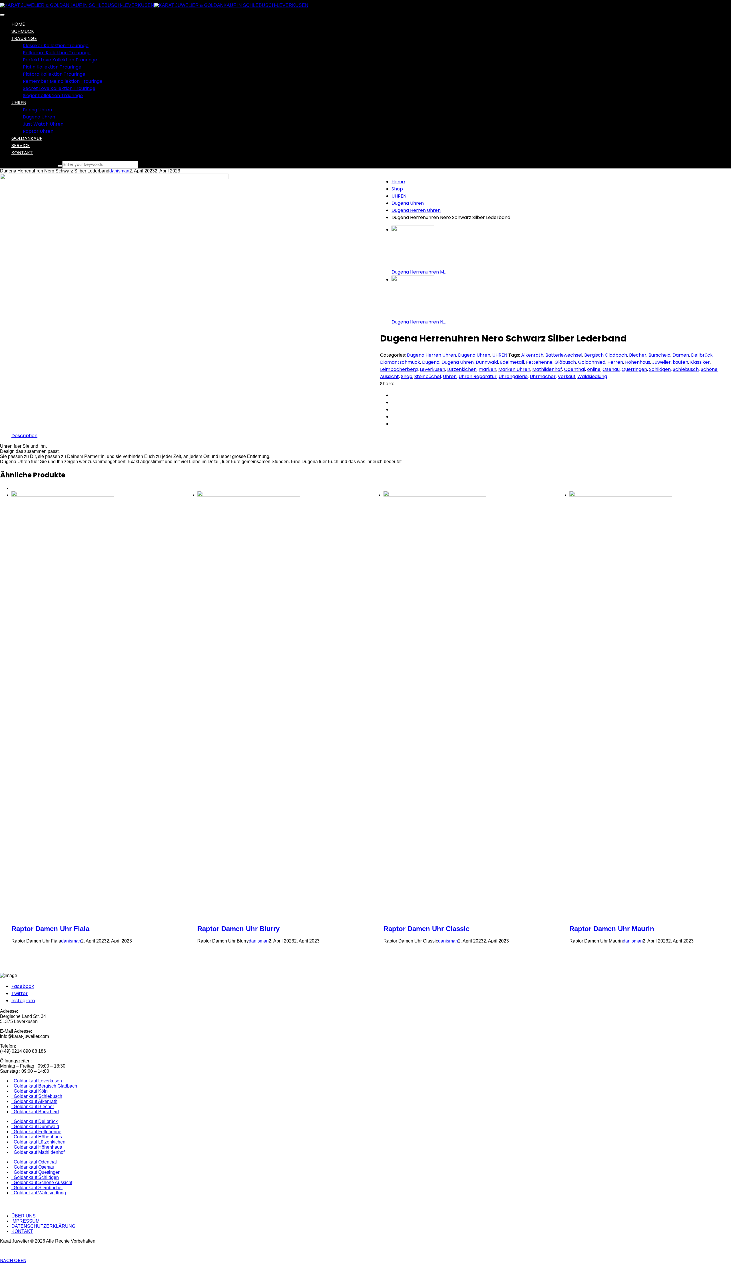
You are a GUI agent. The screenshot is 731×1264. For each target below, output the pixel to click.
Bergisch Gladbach (605, 355)
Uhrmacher (543, 376)
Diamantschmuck (400, 362)
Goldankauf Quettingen (36, 1172)
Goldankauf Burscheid (35, 1111)
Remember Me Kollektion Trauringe (63, 81)
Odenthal (574, 369)
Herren (615, 362)
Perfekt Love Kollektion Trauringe (60, 60)
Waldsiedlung (592, 376)
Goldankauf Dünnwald (35, 1126)
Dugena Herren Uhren (416, 210)
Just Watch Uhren (43, 124)
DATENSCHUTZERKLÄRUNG (43, 1226)
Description (24, 435)
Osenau (611, 369)
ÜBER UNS (23, 1215)
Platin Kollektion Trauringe (52, 67)
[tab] (24, 435)
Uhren (450, 376)
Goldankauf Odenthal (34, 1161)
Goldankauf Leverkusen (36, 1080)
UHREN (398, 196)
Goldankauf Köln (29, 1091)
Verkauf (566, 376)
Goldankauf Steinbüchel (37, 1187)
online (594, 369)
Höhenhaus (637, 362)
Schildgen (660, 369)
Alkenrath (532, 355)
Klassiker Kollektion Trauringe (56, 45)
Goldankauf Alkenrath (34, 1101)
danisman (119, 170)
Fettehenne (539, 362)
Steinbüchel (427, 376)
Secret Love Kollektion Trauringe (59, 88)
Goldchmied (591, 362)
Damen (680, 355)
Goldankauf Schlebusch (36, 1096)
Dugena (430, 362)
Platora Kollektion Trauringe (54, 74)
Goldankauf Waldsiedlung (38, 1192)
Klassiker (700, 362)
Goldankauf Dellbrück (34, 1121)
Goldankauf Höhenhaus (36, 1136)
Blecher (637, 355)
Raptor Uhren (38, 131)
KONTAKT (22, 1231)
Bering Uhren (37, 109)
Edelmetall (512, 362)
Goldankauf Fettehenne (36, 1131)
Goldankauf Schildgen (35, 1177)
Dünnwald (487, 362)
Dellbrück (702, 355)
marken (487, 369)
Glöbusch (565, 362)
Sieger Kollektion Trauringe (53, 95)
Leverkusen (432, 369)
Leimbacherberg (399, 369)
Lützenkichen (462, 369)
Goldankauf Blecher (32, 1106)
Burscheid (659, 355)
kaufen (680, 362)
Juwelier (661, 362)
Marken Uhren (514, 369)
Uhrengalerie (513, 376)
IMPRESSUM (25, 1221)
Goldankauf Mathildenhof (38, 1152)
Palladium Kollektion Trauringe (57, 52)
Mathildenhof (547, 369)
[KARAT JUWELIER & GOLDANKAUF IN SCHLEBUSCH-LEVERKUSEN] (77, 5)
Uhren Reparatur (478, 376)
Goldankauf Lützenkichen (38, 1142)
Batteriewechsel (563, 355)
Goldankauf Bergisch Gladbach (44, 1086)
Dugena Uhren (39, 117)
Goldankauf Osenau (32, 1167)
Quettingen (634, 369)
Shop (397, 189)
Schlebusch (686, 369)
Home (398, 181)
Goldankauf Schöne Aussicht (41, 1182)
